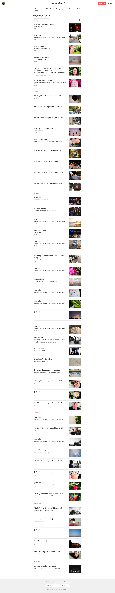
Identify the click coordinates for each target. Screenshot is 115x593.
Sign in (110, 3)
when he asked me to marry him (46, 24)
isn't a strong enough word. (41, 199)
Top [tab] (40, 20)
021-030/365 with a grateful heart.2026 (48, 96)
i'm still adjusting (40, 541)
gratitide (37, 219)
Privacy (56, 582)
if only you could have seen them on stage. (45, 210)
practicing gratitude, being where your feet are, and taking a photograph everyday (50, 340)
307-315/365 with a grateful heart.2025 (48, 403)
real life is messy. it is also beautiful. (43, 463)
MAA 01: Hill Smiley (41, 337)
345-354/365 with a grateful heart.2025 (48, 161)
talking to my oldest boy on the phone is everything (48, 141)
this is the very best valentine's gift (47, 552)
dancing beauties (40, 208)
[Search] (92, 3)
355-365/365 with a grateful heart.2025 (48, 150)
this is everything (40, 139)
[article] (57, 27)
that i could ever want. (40, 554)
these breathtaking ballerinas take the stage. (46, 281)
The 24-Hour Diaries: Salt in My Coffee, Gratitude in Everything (48, 69)
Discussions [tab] (46, 20)
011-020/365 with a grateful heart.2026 (48, 107)
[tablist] (42, 20)
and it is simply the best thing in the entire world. (47, 372)
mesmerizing (38, 198)
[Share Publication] (95, 3)
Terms (60, 582)
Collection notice (67, 582)
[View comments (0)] (46, 100)
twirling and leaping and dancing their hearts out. (47, 568)
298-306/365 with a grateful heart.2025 (48, 428)
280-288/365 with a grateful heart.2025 (48, 494)
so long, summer (40, 46)
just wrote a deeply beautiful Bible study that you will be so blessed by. (50, 83)
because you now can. (40, 350)
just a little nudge (40, 450)
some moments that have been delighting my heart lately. (49, 37)
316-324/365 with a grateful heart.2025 (48, 381)
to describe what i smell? (40, 59)
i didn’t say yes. (38, 26)
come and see (39, 279)
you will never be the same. (41, 361)
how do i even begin (41, 57)
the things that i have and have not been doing (49, 257)
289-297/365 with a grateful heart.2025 (48, 461)
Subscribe (102, 3)
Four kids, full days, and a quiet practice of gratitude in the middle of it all (49, 73)
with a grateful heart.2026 (43, 128)
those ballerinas (40, 230)
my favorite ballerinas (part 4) (45, 566)
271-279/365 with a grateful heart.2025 (48, 508)
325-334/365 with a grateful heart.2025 (48, 183)
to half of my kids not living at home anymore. (46, 543)
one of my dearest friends (43, 80)
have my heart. (38, 232)
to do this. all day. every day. (41, 452)
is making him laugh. (39, 521)
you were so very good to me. (42, 48)
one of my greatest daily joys (44, 519)
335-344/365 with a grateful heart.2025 (48, 172)
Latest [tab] (36, 20)
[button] (36, 9)
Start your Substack (53, 586)
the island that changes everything (47, 370)
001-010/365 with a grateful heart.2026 (48, 118)
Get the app (65, 586)
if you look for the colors (43, 359)
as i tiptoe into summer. (40, 260)
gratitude (37, 35)
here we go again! (38, 130)
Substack (49, 589)
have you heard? (40, 348)
